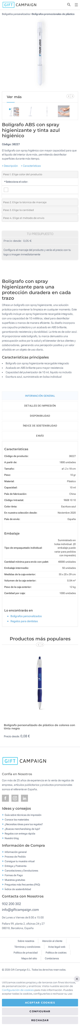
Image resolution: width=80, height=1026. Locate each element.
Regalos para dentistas (24, 621)
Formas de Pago (14, 875)
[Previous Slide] (68, 96)
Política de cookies (56, 952)
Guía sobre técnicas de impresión (23, 815)
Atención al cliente (52, 941)
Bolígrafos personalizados (16, 14)
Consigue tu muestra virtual (20, 861)
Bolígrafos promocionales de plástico (53, 14)
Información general (16, 851)
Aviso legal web (56, 946)
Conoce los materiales (17, 819)
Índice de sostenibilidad (40, 425)
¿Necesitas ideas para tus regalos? (24, 824)
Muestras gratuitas (15, 879)
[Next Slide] (72, 96)
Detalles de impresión (40, 405)
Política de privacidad (26, 952)
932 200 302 (11, 904)
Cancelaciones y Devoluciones (21, 870)
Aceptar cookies (40, 1002)
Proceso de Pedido (15, 856)
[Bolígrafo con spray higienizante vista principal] (40, 53)
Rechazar (40, 1020)
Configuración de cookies (18, 989)
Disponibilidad (40, 415)
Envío (40, 435)
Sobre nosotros (26, 941)
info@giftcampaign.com (20, 910)
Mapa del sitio (29, 958)
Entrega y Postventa (15, 865)
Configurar (40, 1011)
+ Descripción (10, 165)
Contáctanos (52, 958)
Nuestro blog (12, 838)
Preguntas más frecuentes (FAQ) (22, 884)
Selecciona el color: (16, 181)
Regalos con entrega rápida (20, 833)
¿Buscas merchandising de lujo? (22, 828)
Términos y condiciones (27, 946)
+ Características (31, 165)
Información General (40, 395)
